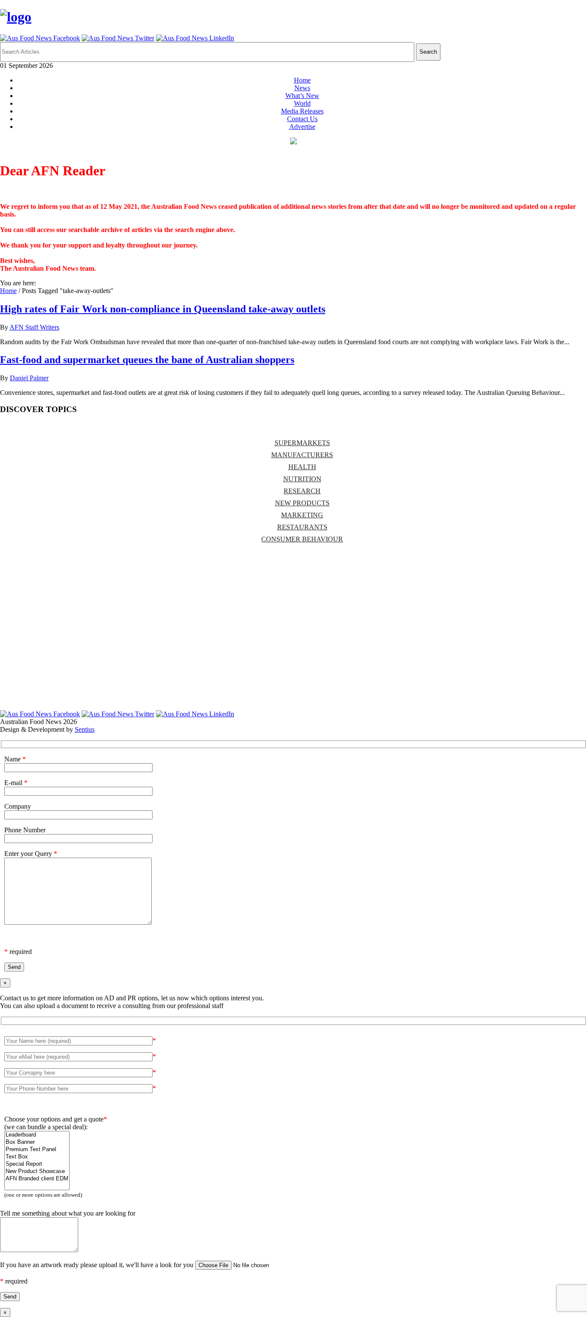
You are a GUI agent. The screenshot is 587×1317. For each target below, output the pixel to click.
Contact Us (302, 118)
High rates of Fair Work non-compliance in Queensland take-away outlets (162, 309)
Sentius (85, 729)
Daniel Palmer (29, 378)
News (302, 88)
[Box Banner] (37, 1142)
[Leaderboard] (37, 1135)
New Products (302, 503)
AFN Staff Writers (34, 327)
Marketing (302, 515)
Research (302, 491)
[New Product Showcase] (37, 1171)
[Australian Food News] (15, 16)
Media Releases (302, 111)
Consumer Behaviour (302, 539)
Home (302, 80)
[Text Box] (37, 1157)
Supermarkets (302, 442)
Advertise (302, 126)
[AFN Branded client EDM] (37, 1179)
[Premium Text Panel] (37, 1149)
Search (428, 52)
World (302, 103)
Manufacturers (302, 454)
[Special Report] (37, 1164)
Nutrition (302, 479)
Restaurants (302, 527)
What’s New (302, 95)
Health (302, 467)
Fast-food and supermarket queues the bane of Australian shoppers (147, 359)
